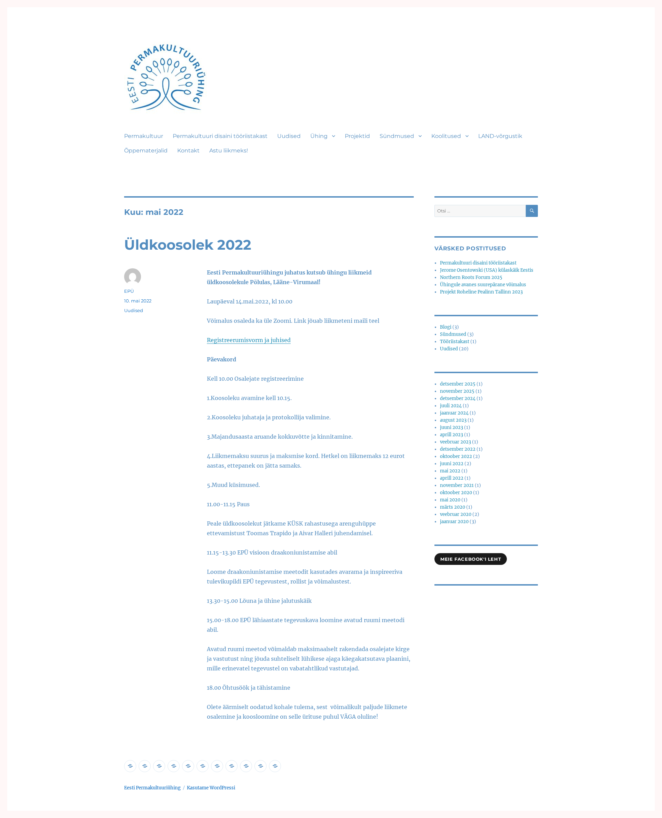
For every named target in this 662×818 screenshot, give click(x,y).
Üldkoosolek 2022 (187, 244)
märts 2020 (452, 507)
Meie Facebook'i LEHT (470, 559)
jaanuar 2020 (454, 522)
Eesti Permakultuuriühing (152, 788)
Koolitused (446, 136)
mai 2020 (450, 500)
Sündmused (397, 136)
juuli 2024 (451, 406)
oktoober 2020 (456, 493)
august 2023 (453, 420)
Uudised (289, 136)
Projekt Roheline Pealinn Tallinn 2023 (481, 292)
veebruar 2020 (455, 514)
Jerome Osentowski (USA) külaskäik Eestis (486, 270)
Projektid (357, 136)
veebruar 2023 (455, 442)
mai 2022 (450, 471)
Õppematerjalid (146, 150)
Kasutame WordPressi (211, 788)
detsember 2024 (457, 398)
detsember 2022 (457, 449)
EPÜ (129, 291)
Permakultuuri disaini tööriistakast (220, 136)
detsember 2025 (457, 384)
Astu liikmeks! (228, 150)
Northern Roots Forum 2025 (471, 277)
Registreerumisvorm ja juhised (249, 340)
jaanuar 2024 (454, 413)
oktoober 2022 (456, 456)
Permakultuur (143, 136)
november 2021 (457, 485)
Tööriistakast (454, 342)
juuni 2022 (451, 464)
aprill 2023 (451, 435)
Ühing (319, 136)
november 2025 (457, 391)
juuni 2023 (451, 427)
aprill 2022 (451, 478)
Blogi (445, 327)
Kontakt (188, 150)
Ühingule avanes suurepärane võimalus (483, 285)
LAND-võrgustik (500, 136)
